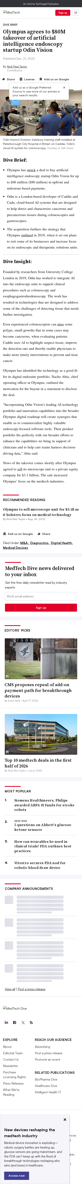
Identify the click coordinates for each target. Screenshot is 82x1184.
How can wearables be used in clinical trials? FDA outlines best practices (42, 846)
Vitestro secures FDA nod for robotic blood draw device (40, 865)
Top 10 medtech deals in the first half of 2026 (38, 763)
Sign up (63, 12)
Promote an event (47, 1059)
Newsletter (10, 1066)
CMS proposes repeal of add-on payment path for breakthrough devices (38, 690)
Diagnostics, (40, 543)
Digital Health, (62, 543)
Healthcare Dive (46, 1086)
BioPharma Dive (46, 1079)
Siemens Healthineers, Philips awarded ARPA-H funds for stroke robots (44, 805)
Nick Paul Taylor (17, 66)
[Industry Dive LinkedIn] (6, 1022)
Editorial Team (13, 1053)
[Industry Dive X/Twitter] (23, 1022)
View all (10, 989)
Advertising (42, 1047)
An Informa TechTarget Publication (41, 3)
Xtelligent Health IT (48, 1092)
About (7, 1047)
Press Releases (13, 1083)
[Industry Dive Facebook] (14, 1022)
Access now (17, 1175)
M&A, (24, 543)
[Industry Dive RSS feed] (31, 1022)
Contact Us (11, 1059)
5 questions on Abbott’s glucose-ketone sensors (43, 827)
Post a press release (31, 989)
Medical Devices (15, 548)
